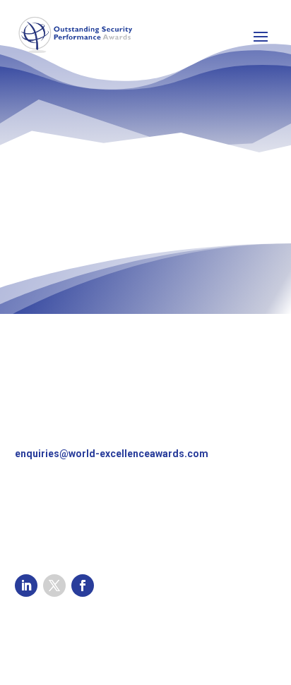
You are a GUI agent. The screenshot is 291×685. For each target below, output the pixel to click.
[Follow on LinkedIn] (26, 585)
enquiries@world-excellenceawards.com (111, 453)
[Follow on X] (54, 585)
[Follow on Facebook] (82, 585)
